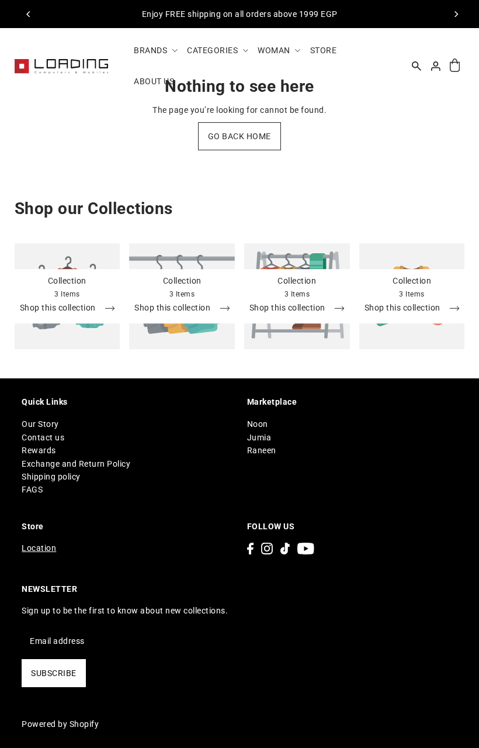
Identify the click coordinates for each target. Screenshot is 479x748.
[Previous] (29, 14)
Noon (257, 424)
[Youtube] (305, 548)
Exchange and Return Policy (76, 463)
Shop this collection (59, 308)
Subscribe (54, 673)
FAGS (32, 489)
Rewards (39, 450)
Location (39, 548)
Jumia (259, 437)
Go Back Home (239, 136)
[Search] (416, 66)
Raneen (261, 450)
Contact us (43, 437)
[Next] (455, 14)
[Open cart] (455, 66)
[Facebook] (250, 548)
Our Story (40, 424)
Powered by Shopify (60, 724)
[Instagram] (267, 548)
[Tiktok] (285, 548)
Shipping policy (51, 476)
